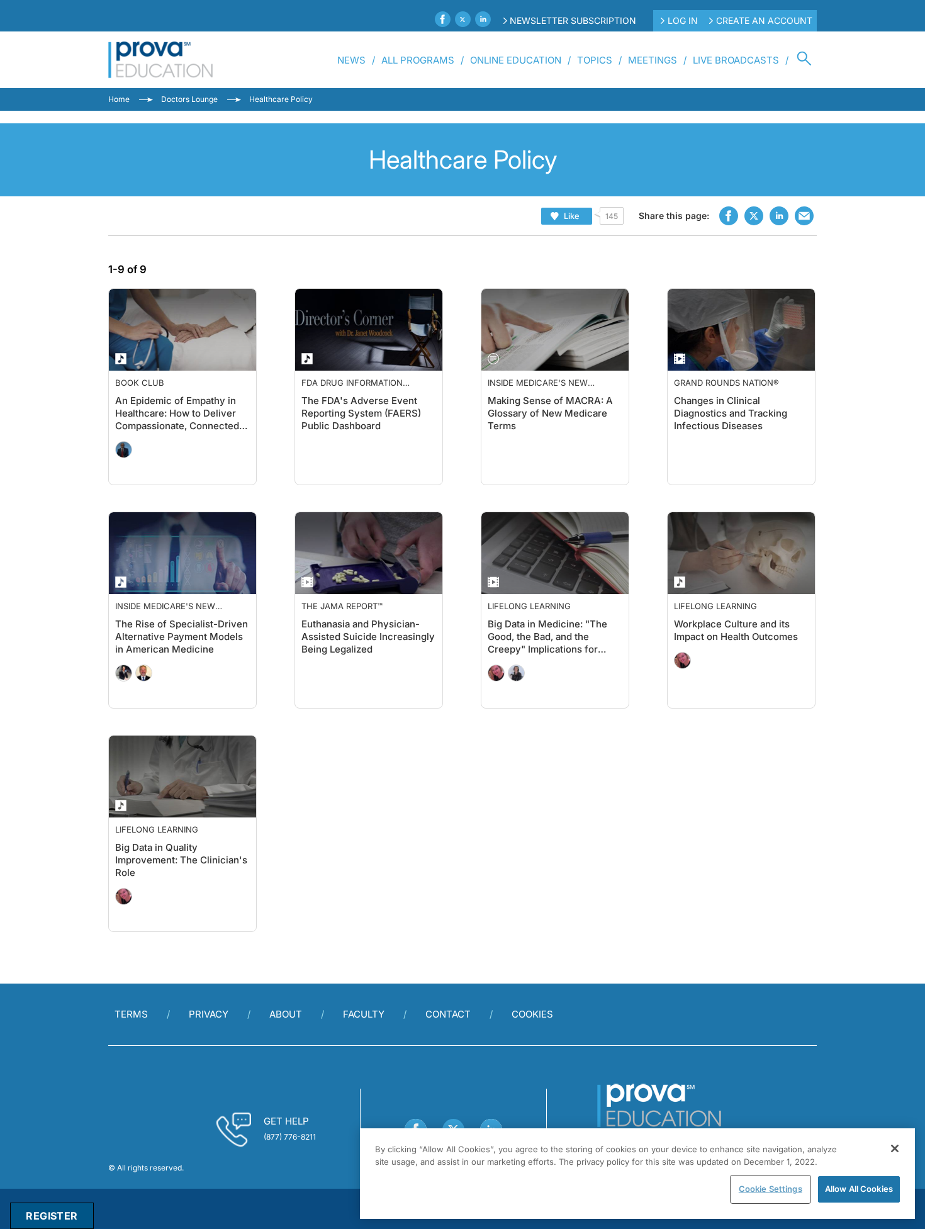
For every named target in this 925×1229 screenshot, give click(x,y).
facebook (728, 215)
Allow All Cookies (859, 1189)
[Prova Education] (160, 59)
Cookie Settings (770, 1189)
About (285, 1014)
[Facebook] (443, 19)
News (351, 60)
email (804, 215)
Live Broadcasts (736, 60)
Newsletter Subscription (573, 20)
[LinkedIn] (483, 19)
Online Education (515, 60)
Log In (683, 20)
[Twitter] (463, 19)
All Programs (417, 60)
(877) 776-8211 (290, 1137)
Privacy (208, 1014)
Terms (131, 1014)
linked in (779, 215)
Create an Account (764, 20)
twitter (753, 215)
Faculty (363, 1014)
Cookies (532, 1014)
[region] (637, 1173)
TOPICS (594, 60)
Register (51, 1215)
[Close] (895, 1148)
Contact (448, 1014)
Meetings (652, 60)
